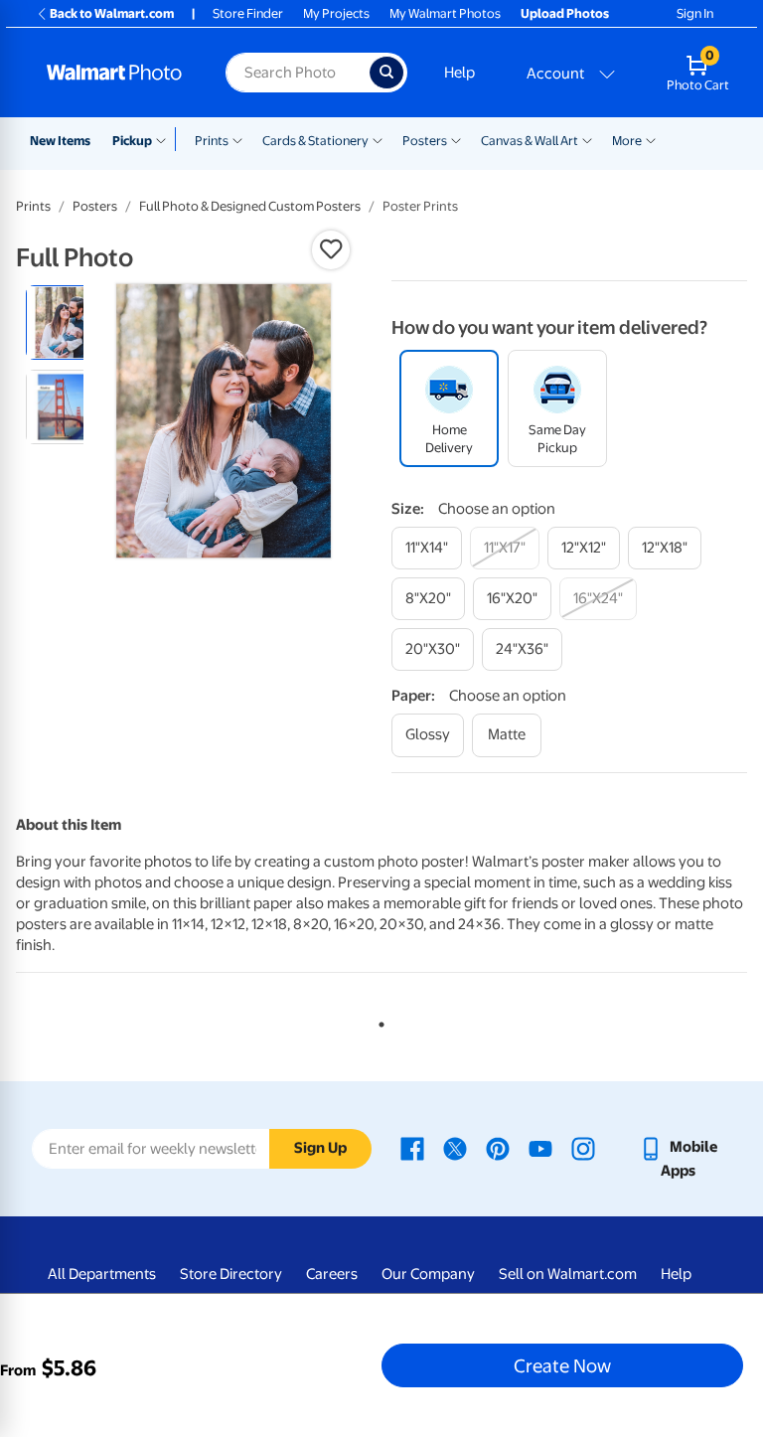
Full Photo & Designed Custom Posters (250, 206)
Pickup (132, 140)
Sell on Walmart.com (568, 1274)
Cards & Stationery (315, 140)
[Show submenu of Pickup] (165, 139)
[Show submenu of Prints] (237, 139)
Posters (424, 140)
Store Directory (231, 1274)
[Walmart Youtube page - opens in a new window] (540, 1147)
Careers (332, 1274)
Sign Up (320, 1148)
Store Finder (248, 13)
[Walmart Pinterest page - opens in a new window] (498, 1147)
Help (459, 72)
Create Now (562, 1365)
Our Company (428, 1274)
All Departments (102, 1274)
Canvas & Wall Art (529, 140)
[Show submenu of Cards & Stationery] (377, 139)
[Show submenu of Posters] (456, 139)
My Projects (336, 13)
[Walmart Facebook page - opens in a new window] (412, 1147)
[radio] (63, 322)
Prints (212, 140)
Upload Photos (565, 13)
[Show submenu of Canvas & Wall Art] (587, 139)
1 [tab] (377, 1021)
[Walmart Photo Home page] (115, 72)
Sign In (695, 13)
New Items (60, 140)
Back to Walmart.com (112, 13)
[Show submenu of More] (651, 139)
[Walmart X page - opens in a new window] (455, 1147)
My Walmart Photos (445, 13)
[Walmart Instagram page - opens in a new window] (583, 1147)
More (627, 140)
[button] (331, 249)
